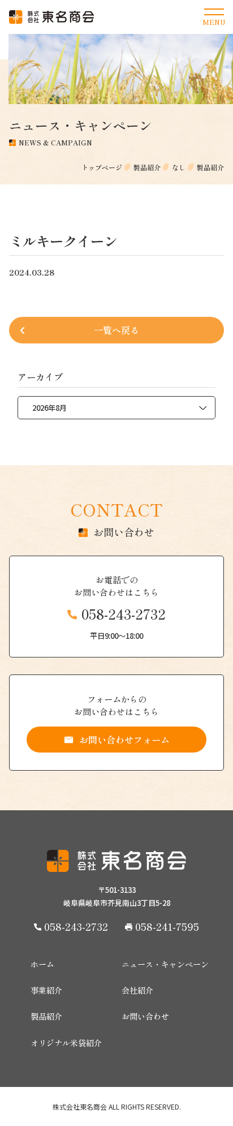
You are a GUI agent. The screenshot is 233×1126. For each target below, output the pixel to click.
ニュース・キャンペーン (165, 964)
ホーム (42, 964)
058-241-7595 (167, 926)
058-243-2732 (123, 614)
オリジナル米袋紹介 (66, 1042)
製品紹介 (46, 1016)
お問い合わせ (145, 1016)
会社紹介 (137, 990)
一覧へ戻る (116, 330)
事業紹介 (46, 990)
